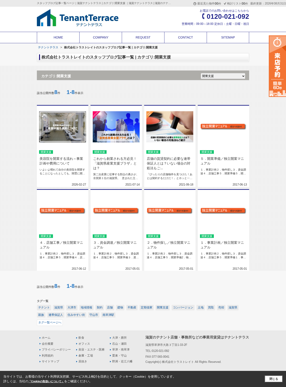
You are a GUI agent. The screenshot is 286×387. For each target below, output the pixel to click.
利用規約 (47, 355)
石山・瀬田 (119, 343)
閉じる (273, 379)
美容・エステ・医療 (91, 349)
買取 (211, 307)
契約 (100, 307)
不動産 (132, 307)
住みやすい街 (76, 314)
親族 (41, 314)
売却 (221, 307)
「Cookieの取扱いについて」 (46, 381)
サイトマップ (50, 361)
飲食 (81, 337)
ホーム (46, 337)
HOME (58, 37)
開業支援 (162, 307)
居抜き (82, 361)
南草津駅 (108, 314)
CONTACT (185, 37)
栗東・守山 (119, 355)
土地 (201, 307)
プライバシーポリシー (56, 349)
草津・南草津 (121, 349)
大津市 (71, 307)
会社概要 (47, 343)
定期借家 (146, 307)
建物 (120, 307)
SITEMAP (228, 37)
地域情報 (86, 307)
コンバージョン (183, 307)
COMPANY (100, 37)
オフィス (84, 343)
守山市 (93, 314)
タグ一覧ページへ (49, 322)
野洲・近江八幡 (122, 361)
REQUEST (143, 37)
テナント (44, 307)
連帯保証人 (55, 314)
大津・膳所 (119, 337)
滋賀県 (58, 307)
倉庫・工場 (85, 355)
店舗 (110, 307)
